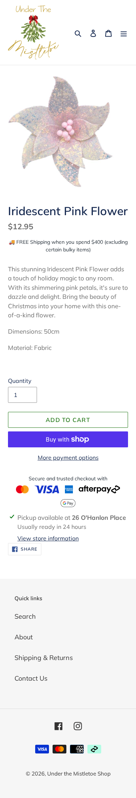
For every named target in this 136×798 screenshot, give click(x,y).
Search (25, 616)
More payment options (68, 457)
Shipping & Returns (44, 657)
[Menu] (123, 32)
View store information (48, 538)
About (24, 637)
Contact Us (31, 678)
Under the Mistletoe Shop (79, 773)
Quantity (20, 380)
